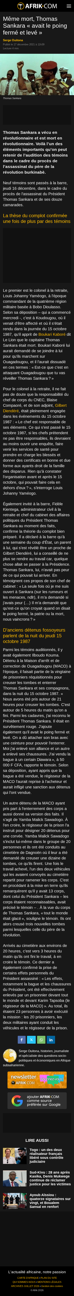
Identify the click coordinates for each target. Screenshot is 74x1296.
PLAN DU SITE (49, 1278)
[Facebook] (22, 1040)
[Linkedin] (51, 1040)
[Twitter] (31, 1040)
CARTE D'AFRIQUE (28, 1278)
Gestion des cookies (52, 1286)
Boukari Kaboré (52, 334)
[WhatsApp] (41, 1040)
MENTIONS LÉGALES (49, 1282)
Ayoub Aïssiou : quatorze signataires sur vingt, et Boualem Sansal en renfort (50, 1201)
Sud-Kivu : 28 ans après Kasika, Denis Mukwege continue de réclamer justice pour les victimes (50, 1178)
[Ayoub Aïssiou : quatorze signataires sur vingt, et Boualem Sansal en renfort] (15, 1201)
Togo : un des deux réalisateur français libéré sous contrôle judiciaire (46, 1156)
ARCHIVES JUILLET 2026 (25, 1286)
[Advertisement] (37, 115)
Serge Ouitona (13, 40)
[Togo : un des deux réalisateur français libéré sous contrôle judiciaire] (15, 1156)
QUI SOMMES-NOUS (24, 1282)
